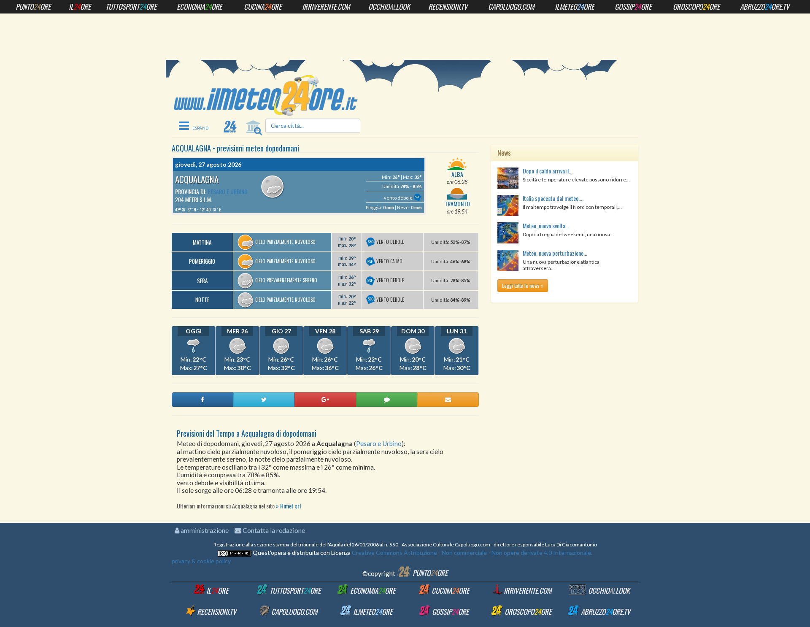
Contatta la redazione (273, 530)
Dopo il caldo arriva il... (547, 170)
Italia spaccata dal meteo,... (553, 198)
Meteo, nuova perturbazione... (555, 253)
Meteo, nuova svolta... (546, 225)
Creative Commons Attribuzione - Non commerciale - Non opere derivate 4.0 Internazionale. (471, 552)
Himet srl (290, 505)
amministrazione (204, 530)
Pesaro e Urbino (228, 191)
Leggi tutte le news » (522, 285)
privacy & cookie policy (201, 561)
